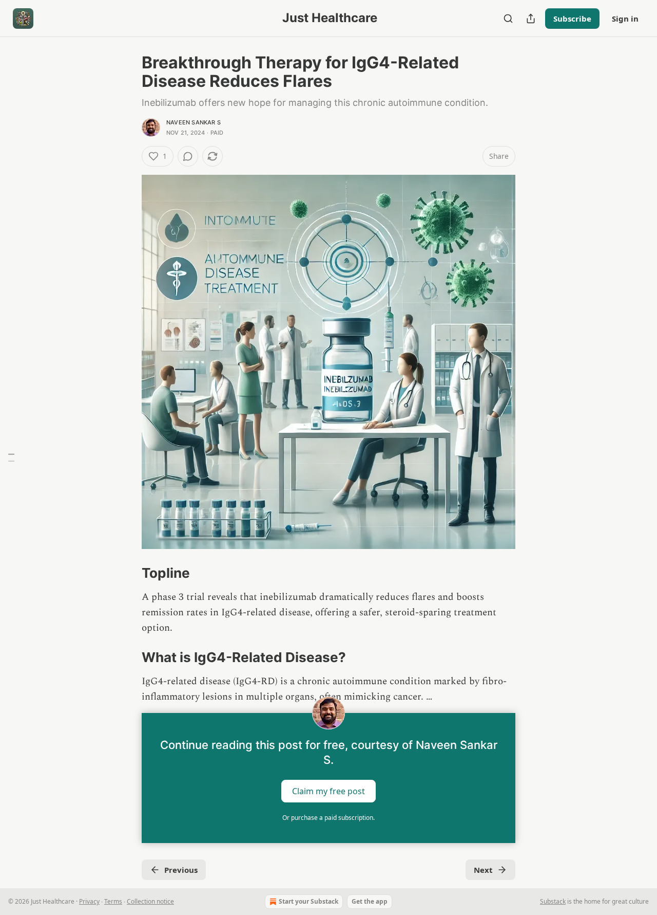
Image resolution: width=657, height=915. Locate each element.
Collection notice (150, 901)
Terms (113, 901)
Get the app (370, 901)
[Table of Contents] (11, 458)
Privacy (89, 901)
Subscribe (572, 18)
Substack (553, 901)
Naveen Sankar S (193, 122)
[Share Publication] (530, 18)
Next (483, 870)
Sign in (625, 18)
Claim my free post (328, 791)
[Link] (127, 573)
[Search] (508, 18)
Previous (181, 870)
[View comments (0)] (188, 156)
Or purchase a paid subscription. (328, 817)
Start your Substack (308, 901)
